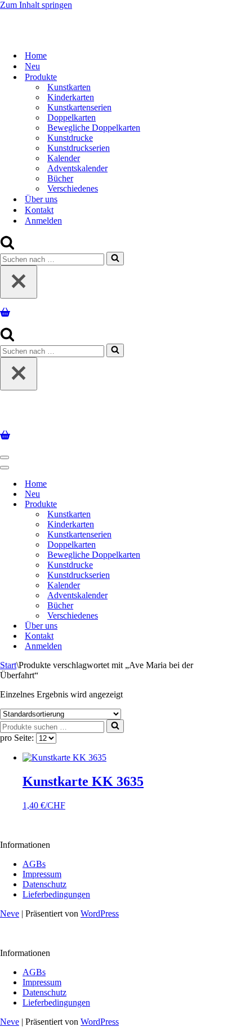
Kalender (63, 158)
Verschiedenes (72, 188)
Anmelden (43, 220)
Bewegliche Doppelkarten (93, 127)
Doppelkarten (71, 117)
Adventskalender (77, 168)
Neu (32, 66)
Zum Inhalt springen (36, 5)
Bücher (60, 178)
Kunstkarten (69, 87)
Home (36, 55)
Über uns (41, 199)
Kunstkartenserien (79, 107)
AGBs (34, 864)
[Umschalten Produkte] (197, 504)
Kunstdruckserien (78, 148)
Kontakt (39, 210)
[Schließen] (18, 282)
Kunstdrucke (70, 138)
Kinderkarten (70, 97)
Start (8, 665)
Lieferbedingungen (56, 894)
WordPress (100, 913)
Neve (9, 913)
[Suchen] (7, 246)
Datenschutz (44, 884)
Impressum (42, 874)
